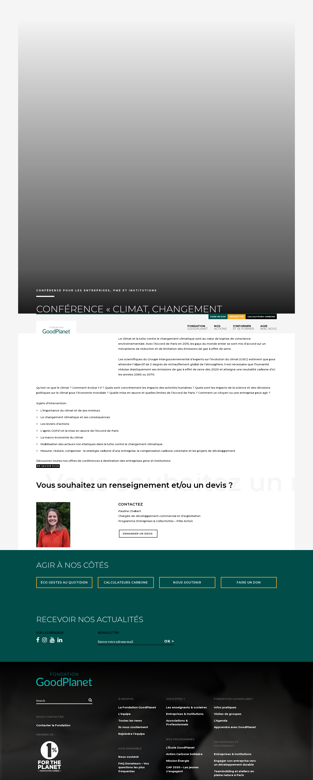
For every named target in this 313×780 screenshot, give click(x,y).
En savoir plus (48, 466)
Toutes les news (130, 720)
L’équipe (124, 714)
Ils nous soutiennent (133, 727)
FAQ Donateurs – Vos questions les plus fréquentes (133, 767)
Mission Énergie (177, 760)
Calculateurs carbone (261, 317)
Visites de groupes (227, 714)
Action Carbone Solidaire (184, 754)
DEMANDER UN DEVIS (138, 533)
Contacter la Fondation (53, 725)
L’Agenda (220, 720)
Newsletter (236, 317)
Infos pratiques (225, 707)
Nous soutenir (128, 756)
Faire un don (218, 317)
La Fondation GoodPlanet (137, 707)
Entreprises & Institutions (185, 714)
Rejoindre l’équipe (131, 733)
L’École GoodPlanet (180, 747)
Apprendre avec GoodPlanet (235, 727)
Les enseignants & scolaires (186, 707)
